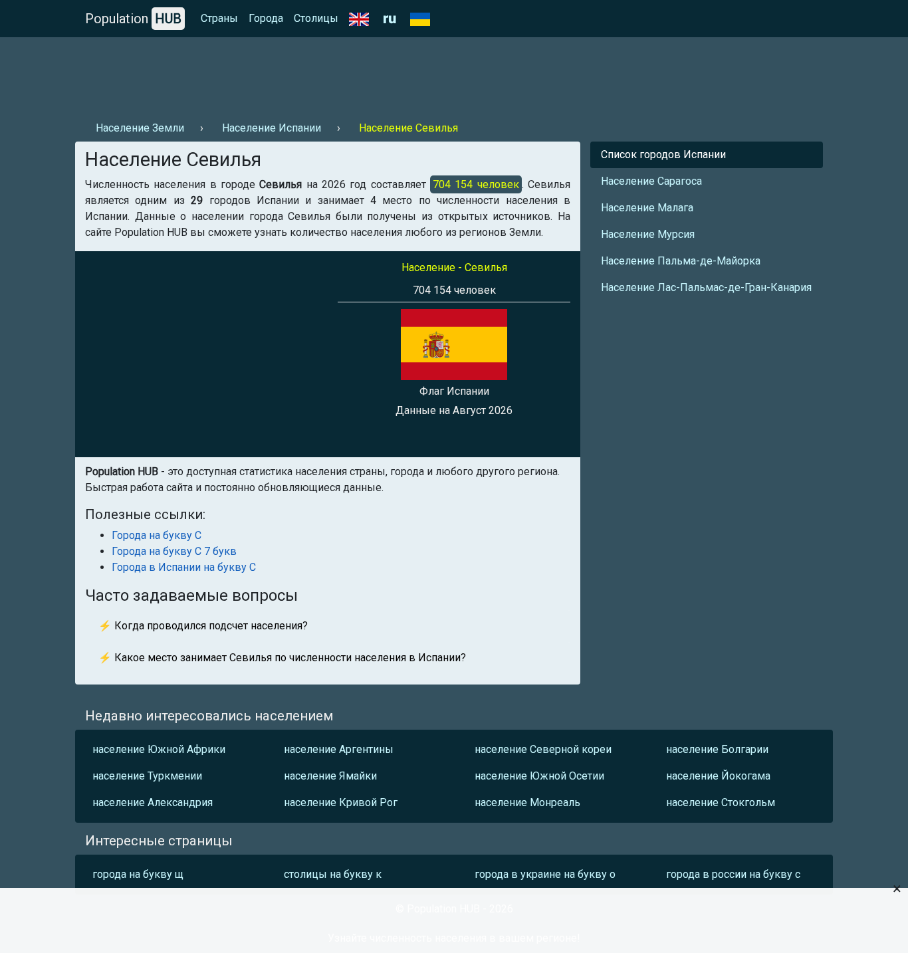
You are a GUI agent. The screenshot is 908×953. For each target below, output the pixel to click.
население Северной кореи (543, 749)
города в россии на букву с (733, 874)
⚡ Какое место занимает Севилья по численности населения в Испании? (282, 657)
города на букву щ (137, 874)
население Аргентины (339, 749)
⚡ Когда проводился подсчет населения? (203, 625)
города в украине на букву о (545, 874)
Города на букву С (156, 535)
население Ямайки (330, 776)
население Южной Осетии (539, 776)
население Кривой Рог (340, 802)
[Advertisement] (317, 74)
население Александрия (152, 802)
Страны (219, 18)
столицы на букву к (333, 874)
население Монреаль (527, 802)
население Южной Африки (158, 749)
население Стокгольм (720, 802)
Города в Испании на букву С (184, 567)
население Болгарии (717, 749)
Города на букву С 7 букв (174, 551)
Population (133, 19)
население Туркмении (147, 776)
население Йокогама (718, 776)
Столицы (316, 18)
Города (266, 18)
